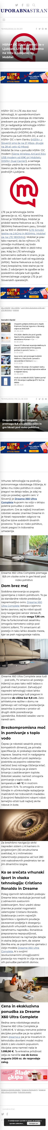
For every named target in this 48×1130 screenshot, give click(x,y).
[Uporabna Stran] (24, 10)
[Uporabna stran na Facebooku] (22, 5)
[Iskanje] (33, 5)
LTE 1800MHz (6, 310)
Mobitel (16, 310)
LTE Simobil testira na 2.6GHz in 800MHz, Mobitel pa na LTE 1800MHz (23, 234)
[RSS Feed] (27, 5)
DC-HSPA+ (15, 308)
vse (15, 399)
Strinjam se (33, 1123)
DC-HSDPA (5, 308)
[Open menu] (3, 20)
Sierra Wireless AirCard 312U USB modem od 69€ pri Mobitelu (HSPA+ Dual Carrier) (23, 157)
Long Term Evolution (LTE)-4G (33, 308)
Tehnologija (7, 29)
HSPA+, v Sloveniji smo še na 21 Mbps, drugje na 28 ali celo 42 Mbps (22, 143)
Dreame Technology (30, 1090)
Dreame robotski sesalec (11, 1090)
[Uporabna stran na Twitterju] (16, 5)
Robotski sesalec (24, 1092)
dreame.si (14, 1037)
